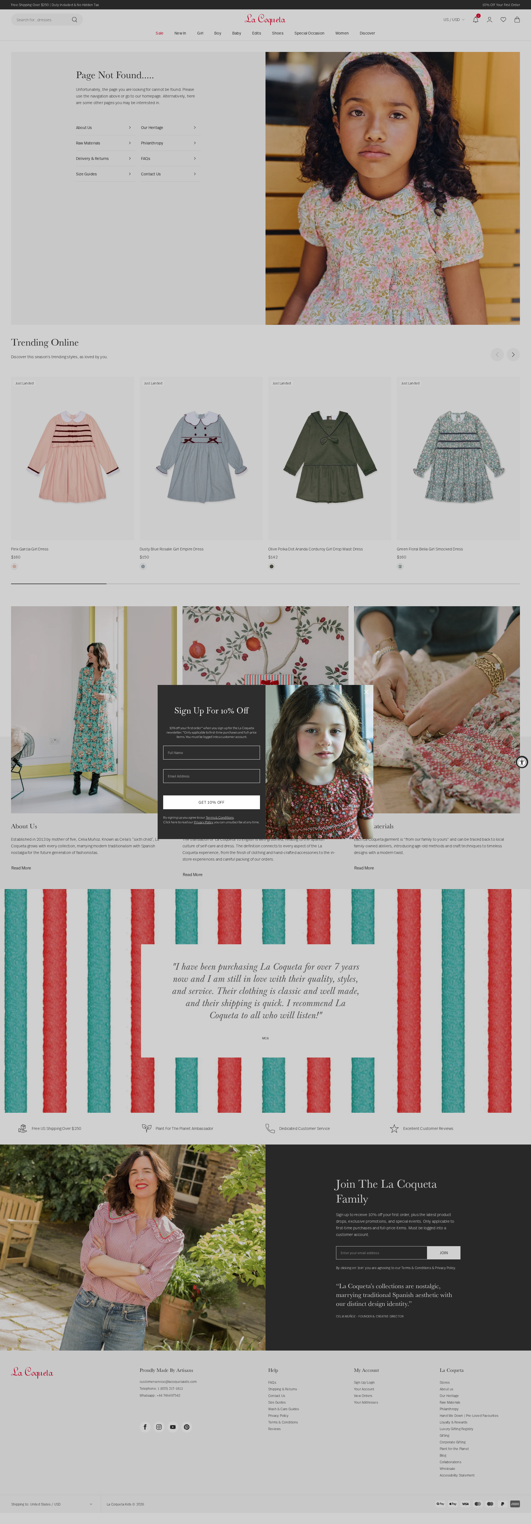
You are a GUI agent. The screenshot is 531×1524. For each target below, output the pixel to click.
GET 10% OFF (212, 802)
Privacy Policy (203, 822)
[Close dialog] (366, 692)
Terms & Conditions (220, 817)
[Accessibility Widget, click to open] (522, 762)
